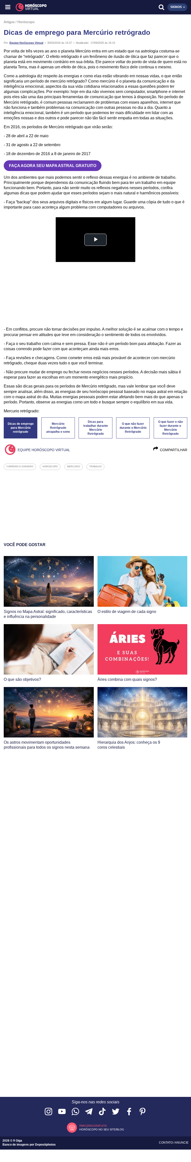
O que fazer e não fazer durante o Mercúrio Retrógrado (170, 427)
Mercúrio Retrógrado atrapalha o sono (58, 427)
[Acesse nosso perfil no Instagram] (48, 1112)
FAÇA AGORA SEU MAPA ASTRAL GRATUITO (52, 166)
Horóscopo (26, 22)
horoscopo (50, 466)
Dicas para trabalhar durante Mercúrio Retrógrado (95, 427)
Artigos (9, 22)
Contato (166, 1142)
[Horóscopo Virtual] (52, 7)
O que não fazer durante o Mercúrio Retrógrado (133, 427)
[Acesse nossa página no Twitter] (115, 1112)
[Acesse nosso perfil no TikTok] (102, 1112)
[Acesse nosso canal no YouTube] (62, 1112)
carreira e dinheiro (19, 466)
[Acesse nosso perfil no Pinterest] (142, 1112)
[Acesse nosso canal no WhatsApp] (75, 1112)
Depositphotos (45, 1144)
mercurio (73, 466)
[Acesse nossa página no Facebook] (129, 1112)
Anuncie (182, 1142)
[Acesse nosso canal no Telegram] (89, 1112)
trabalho (95, 466)
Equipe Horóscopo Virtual (26, 42)
